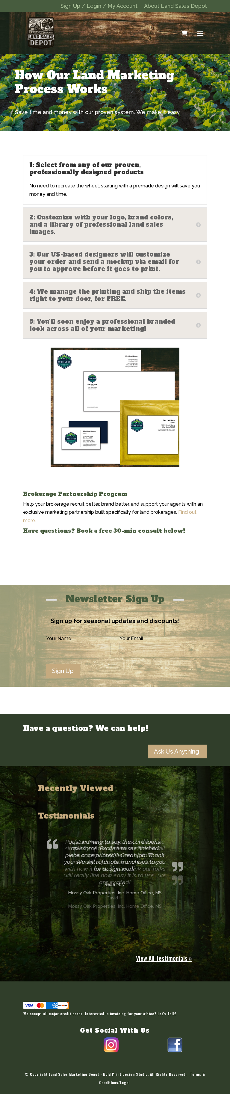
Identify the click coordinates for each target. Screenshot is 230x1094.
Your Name (58, 638)
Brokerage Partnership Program (75, 494)
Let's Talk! (167, 1013)
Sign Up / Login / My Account (98, 6)
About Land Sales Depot (175, 6)
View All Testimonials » (164, 958)
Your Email (131, 638)
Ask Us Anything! (177, 751)
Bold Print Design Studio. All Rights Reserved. (145, 1074)
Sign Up (63, 671)
